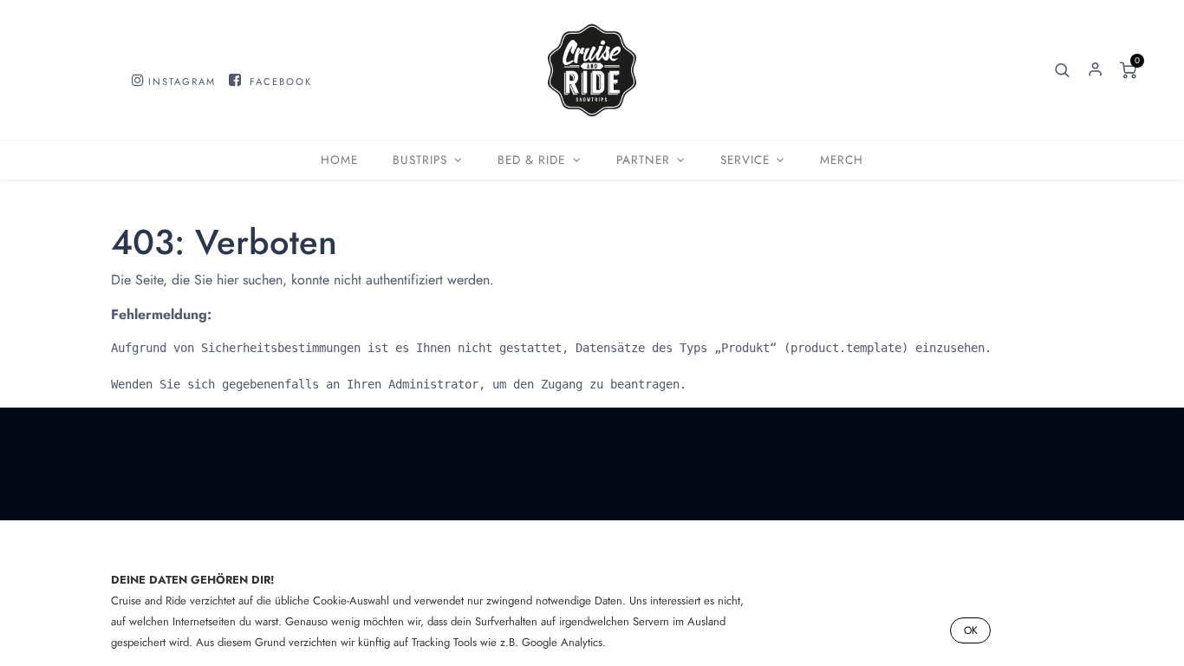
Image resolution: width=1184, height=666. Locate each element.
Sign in (1095, 70)
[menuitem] (339, 160)
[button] (1062, 70)
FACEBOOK (281, 81)
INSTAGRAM (182, 81)
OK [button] (971, 630)
